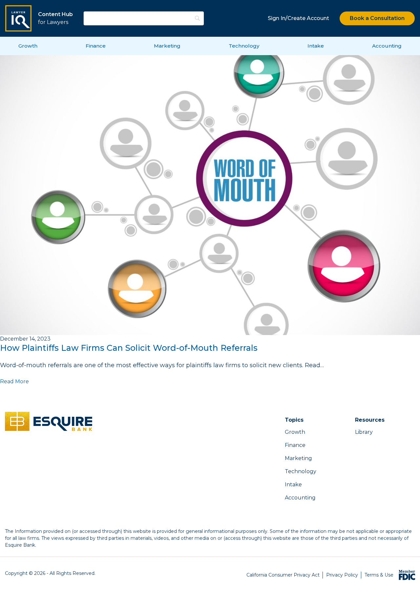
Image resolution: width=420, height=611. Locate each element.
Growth (27, 46)
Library (364, 432)
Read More (14, 381)
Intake (315, 46)
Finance (96, 46)
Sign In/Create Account (298, 18)
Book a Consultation (377, 18)
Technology (244, 46)
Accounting (387, 46)
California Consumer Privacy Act (283, 575)
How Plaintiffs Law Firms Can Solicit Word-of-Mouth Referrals (129, 348)
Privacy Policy (342, 575)
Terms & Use (379, 575)
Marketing (167, 46)
